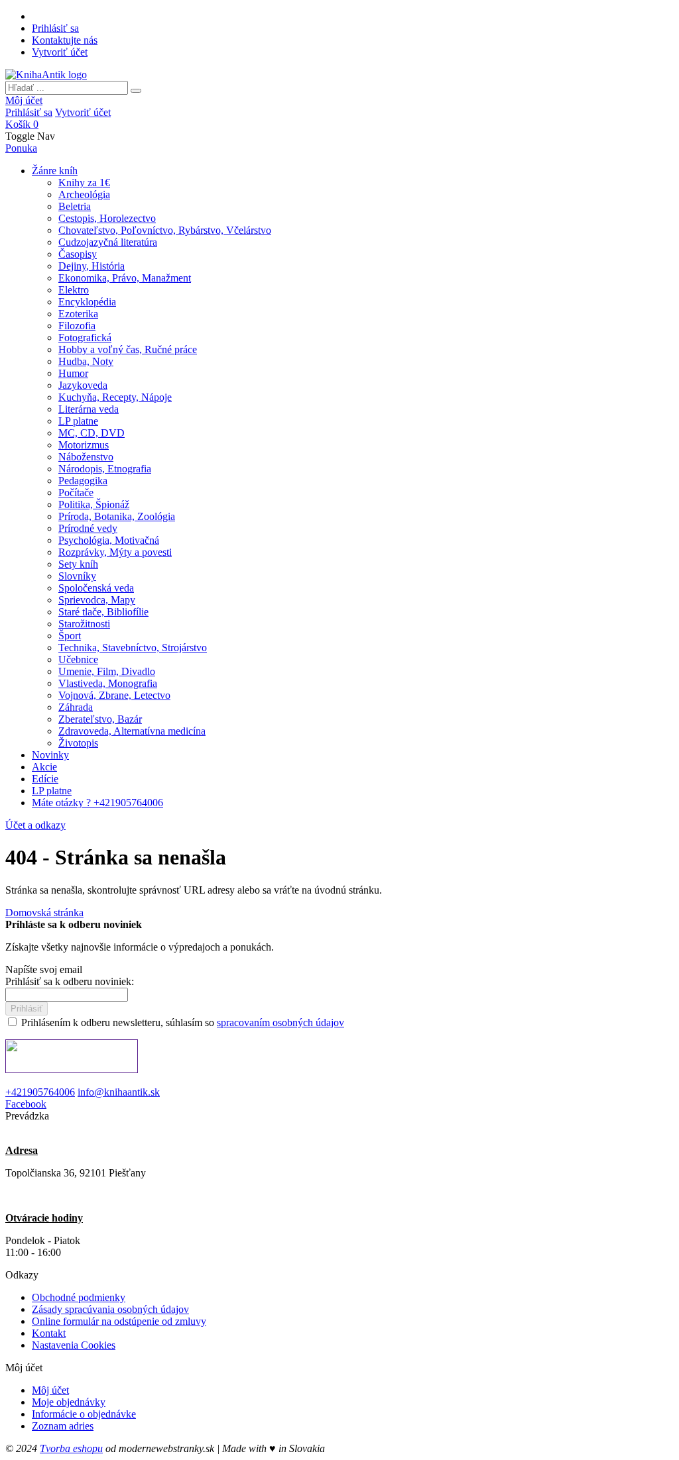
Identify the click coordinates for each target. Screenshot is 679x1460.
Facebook (25, 1104)
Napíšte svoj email (43, 969)
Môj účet (23, 100)
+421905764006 (40, 1092)
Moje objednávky (68, 1402)
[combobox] (66, 88)
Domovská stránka (44, 912)
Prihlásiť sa (55, 28)
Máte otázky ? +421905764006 (97, 802)
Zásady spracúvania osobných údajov (110, 1309)
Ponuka (21, 148)
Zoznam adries (62, 1426)
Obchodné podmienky (78, 1297)
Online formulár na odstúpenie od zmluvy (119, 1321)
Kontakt (49, 1333)
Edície (45, 778)
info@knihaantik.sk (119, 1092)
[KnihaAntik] (46, 74)
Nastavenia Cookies (73, 1345)
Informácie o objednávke (84, 1414)
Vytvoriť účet (60, 52)
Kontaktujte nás (64, 40)
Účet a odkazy (35, 825)
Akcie (44, 766)
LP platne (52, 790)
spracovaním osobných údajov (280, 1022)
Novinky (50, 754)
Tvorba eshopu (71, 1448)
